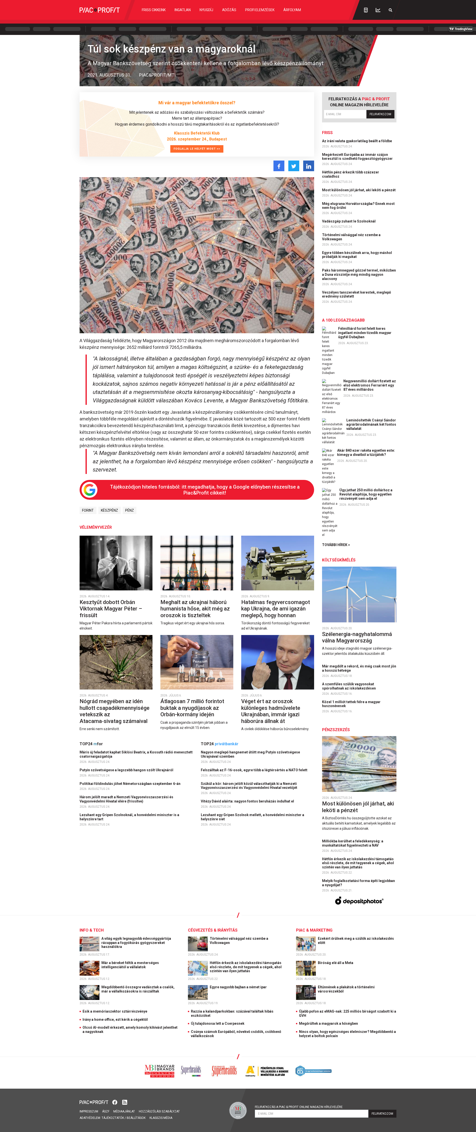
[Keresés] (390, 10)
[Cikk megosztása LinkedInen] (308, 166)
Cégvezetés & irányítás (213, 930)
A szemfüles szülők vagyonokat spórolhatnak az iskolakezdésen (349, 686)
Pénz (129, 510)
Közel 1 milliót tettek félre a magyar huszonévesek (351, 704)
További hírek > (336, 545)
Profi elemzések (259, 10)
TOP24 (91, 744)
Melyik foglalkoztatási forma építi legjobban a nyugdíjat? (358, 883)
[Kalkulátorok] (366, 9)
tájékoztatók (113, 1118)
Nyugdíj (206, 10)
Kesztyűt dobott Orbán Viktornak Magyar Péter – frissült (111, 608)
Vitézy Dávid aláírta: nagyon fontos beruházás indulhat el (248, 801)
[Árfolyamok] (378, 10)
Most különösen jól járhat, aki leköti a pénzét (359, 190)
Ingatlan (183, 10)
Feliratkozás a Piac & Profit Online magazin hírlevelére (299, 1107)
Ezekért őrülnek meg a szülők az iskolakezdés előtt (356, 941)
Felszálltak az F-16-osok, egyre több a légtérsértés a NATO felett (254, 770)
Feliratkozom (380, 114)
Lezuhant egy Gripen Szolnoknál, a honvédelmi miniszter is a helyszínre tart (129, 817)
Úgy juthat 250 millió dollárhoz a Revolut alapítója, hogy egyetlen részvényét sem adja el (365, 494)
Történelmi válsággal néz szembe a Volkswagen (351, 237)
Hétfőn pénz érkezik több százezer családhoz (350, 174)
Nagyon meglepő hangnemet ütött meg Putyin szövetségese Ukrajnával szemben (250, 754)
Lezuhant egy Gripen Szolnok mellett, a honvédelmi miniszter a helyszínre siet (252, 817)
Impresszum (89, 1111)
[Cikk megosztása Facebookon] (278, 166)
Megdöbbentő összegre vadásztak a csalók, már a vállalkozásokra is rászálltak (138, 989)
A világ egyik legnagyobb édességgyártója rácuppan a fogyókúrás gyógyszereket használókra (136, 943)
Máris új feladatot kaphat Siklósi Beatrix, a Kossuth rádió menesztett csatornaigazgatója (136, 754)
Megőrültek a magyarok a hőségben (328, 1023)
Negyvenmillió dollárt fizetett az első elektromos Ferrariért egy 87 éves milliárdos (369, 385)
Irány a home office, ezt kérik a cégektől (115, 1020)
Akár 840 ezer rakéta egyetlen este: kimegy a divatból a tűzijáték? (366, 452)
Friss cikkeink (154, 10)
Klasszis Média (160, 1118)
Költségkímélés (339, 560)
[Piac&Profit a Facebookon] (115, 1101)
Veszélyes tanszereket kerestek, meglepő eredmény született (356, 294)
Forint (88, 510)
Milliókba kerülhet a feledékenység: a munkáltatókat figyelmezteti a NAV (352, 843)
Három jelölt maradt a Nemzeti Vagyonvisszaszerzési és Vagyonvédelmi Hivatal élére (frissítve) (126, 799)
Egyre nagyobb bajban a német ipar (239, 987)
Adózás (229, 10)
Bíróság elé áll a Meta (336, 963)
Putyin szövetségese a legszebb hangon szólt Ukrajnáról (127, 770)
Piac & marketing (314, 930)
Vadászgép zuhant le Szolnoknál (349, 221)
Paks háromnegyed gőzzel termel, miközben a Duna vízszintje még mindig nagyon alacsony (359, 274)
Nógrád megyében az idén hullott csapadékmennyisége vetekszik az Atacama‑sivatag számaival (114, 711)
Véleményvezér (96, 527)
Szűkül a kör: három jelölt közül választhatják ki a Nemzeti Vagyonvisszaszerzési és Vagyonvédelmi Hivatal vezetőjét (249, 786)
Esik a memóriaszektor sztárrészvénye (115, 1011)
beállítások (136, 1118)
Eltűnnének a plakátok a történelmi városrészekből (346, 989)
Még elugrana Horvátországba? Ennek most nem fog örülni (358, 206)
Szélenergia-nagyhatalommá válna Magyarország (357, 637)
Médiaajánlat (124, 1111)
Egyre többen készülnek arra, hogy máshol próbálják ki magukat (357, 255)
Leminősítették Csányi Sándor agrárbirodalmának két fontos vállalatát (371, 424)
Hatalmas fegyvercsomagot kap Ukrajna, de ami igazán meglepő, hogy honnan (275, 608)
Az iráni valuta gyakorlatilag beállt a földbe (357, 141)
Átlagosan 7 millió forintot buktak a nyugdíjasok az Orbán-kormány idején (192, 708)
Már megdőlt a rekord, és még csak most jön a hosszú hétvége (359, 668)
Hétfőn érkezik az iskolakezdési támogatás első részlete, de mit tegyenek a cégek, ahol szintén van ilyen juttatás (358, 863)
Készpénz (109, 510)
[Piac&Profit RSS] (124, 1101)
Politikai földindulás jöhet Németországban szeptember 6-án (130, 784)
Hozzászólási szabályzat (159, 1111)
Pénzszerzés (336, 729)
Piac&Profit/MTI (157, 75)
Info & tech (92, 930)
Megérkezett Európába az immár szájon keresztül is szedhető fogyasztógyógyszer (357, 157)
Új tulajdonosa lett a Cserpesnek (217, 1023)
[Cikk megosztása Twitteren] (293, 166)
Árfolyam (292, 10)
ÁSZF (105, 1111)
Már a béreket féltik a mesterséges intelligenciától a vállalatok (130, 965)
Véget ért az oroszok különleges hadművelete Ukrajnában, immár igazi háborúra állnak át (270, 711)
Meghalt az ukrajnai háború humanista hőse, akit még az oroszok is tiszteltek (195, 608)
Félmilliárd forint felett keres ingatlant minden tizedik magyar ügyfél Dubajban (364, 333)
